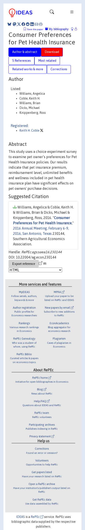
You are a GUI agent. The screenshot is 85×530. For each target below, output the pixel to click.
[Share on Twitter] (19, 24)
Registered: (20, 126)
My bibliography (58, 29)
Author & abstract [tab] (24, 52)
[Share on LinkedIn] (32, 24)
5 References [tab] (21, 60)
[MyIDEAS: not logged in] (73, 29)
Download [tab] (52, 52)
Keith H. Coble (29, 130)
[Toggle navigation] (52, 13)
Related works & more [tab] (27, 69)
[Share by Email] (36, 24)
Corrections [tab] (59, 69)
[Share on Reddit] (27, 24)
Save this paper (35, 29)
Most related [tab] (47, 60)
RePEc (35, 517)
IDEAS (20, 517)
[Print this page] (40, 24)
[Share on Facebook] (23, 24)
